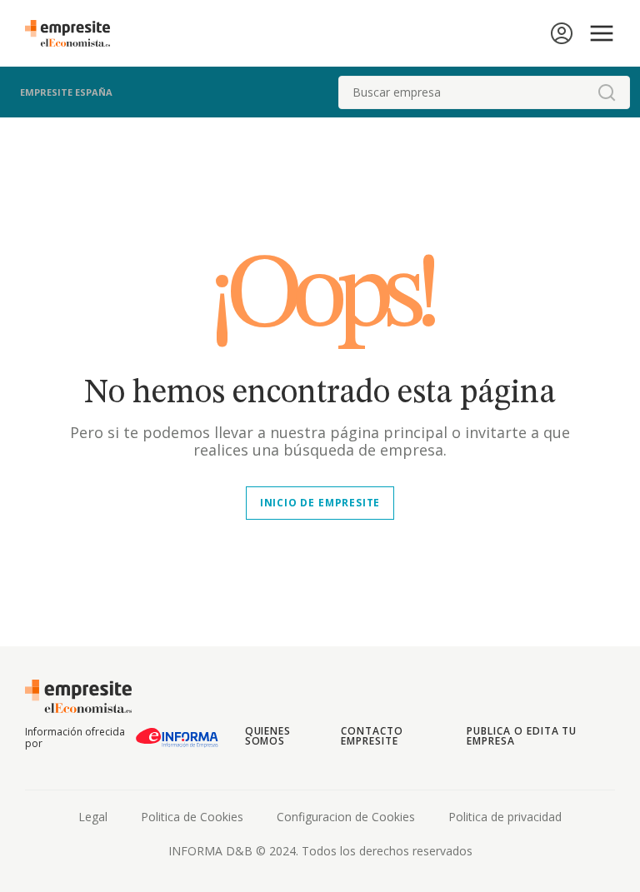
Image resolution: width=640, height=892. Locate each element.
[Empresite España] (74, 33)
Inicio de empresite (320, 503)
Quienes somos (268, 736)
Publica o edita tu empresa (522, 736)
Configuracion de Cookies (346, 817)
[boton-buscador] (607, 92)
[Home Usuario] (561, 33)
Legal (93, 817)
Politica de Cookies (192, 817)
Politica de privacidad (505, 817)
